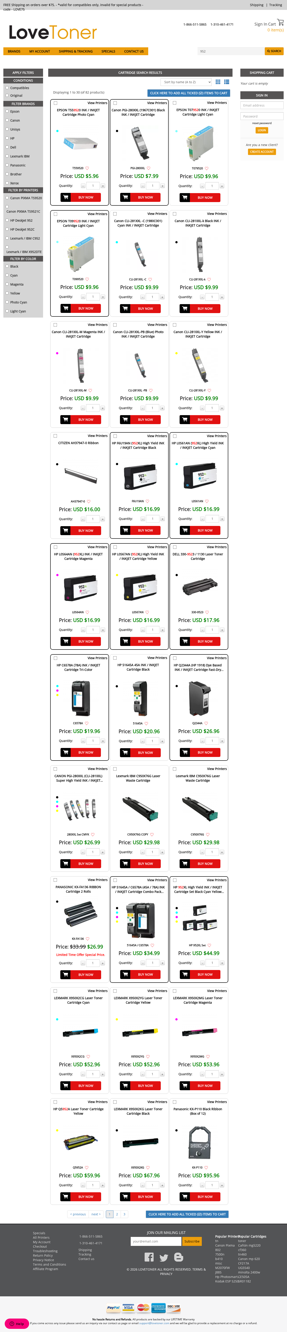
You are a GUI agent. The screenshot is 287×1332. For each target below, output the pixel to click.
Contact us (134, 51)
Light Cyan (17, 311)
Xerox (14, 183)
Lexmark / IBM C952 (24, 238)
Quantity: (66, 185)
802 (218, 1250)
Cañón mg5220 (249, 1245)
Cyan (13, 275)
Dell (12, 147)
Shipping (256, 5)
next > (96, 1214)
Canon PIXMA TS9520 (25, 198)
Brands (14, 51)
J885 (218, 1272)
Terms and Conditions (49, 1264)
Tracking (275, 5)
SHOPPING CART (262, 72)
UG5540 (244, 1268)
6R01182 (244, 1281)
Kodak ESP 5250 (227, 1281)
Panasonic (17, 165)
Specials (108, 51)
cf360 (242, 1250)
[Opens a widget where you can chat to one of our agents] (16, 1324)
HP (11, 138)
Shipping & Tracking (76, 51)
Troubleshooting (45, 1251)
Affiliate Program (45, 1269)
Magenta (16, 284)
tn (216, 1241)
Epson (14, 111)
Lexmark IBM (19, 156)
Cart (272, 24)
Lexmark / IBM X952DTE (24, 252)
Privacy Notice (43, 1260)
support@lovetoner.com (154, 1323)
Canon (14, 120)
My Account (39, 51)
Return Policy (43, 1255)
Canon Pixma (225, 1245)
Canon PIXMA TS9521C (23, 211)
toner (242, 1241)
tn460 (242, 1254)
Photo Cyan (18, 302)
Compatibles (19, 88)
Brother (15, 174)
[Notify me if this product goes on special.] (87, 168)
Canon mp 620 (249, 1259)
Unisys (14, 129)
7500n (219, 1254)
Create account (262, 152)
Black (13, 266)
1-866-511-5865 (195, 24)
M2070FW (222, 1268)
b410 (219, 1259)
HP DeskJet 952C (22, 229)
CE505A (243, 1277)
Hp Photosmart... (227, 1277)
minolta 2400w (249, 1272)
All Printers (41, 1237)
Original (15, 95)
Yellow (14, 293)
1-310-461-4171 (222, 24)
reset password (262, 123)
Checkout (40, 1246)
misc (218, 1263)
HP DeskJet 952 (21, 220)
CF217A (243, 1263)
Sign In (260, 24)
